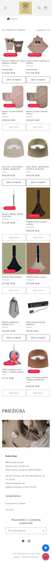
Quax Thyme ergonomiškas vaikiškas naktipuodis (37, 168)
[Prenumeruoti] (43, 530)
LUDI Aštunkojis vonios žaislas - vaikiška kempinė (13, 371)
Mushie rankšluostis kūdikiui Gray (10, 323)
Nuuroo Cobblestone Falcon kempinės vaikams (14, 62)
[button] (5, 8)
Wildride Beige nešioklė (36, 277)
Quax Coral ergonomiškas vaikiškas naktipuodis (37, 378)
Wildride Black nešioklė (12, 277)
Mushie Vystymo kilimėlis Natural (37, 112)
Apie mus (10, 510)
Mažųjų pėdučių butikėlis (26, 553)
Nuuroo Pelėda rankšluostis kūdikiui (38, 62)
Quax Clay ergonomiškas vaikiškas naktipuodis (12, 168)
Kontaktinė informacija (30, 557)
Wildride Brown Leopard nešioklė (36, 223)
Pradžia (13, 19)
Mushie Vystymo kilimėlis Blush (12, 112)
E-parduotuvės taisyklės (16, 503)
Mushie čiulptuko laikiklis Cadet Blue (12, 215)
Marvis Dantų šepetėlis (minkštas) (35, 323)
